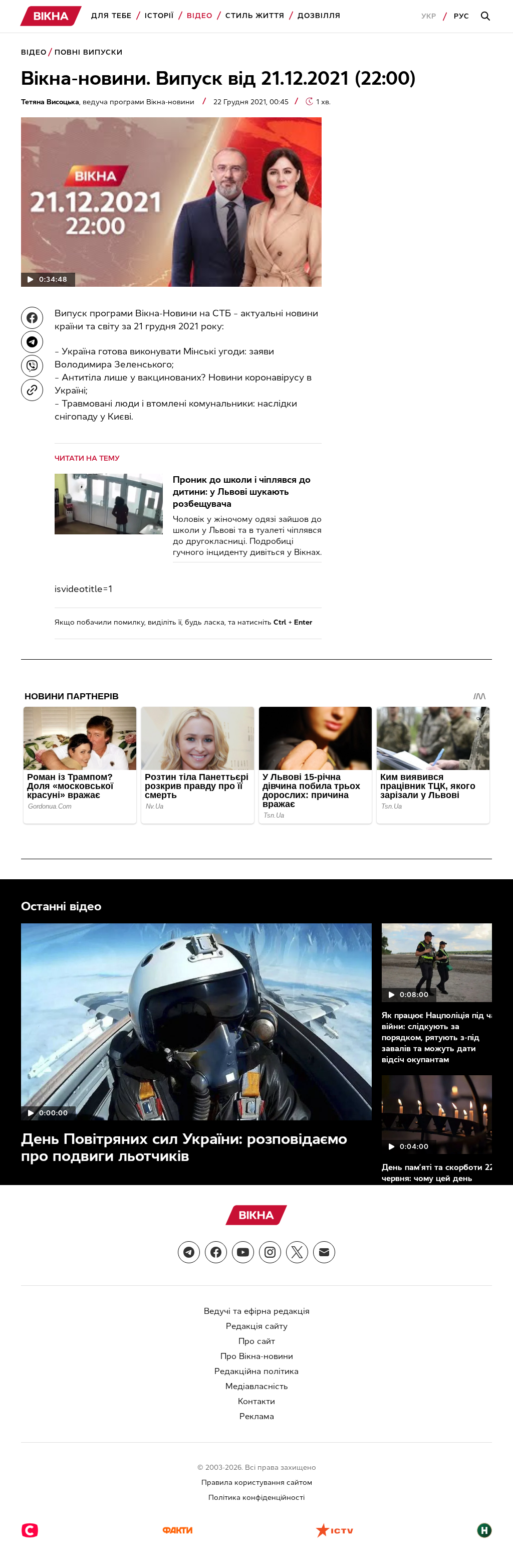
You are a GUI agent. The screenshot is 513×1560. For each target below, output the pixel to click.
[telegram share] (32, 342)
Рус (461, 16)
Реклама (256, 1416)
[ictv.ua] (334, 1531)
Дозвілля (319, 16)
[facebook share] (32, 318)
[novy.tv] (484, 1531)
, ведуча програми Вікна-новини (108, 102)
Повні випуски (89, 52)
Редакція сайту (257, 1326)
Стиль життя (255, 16)
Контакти (256, 1401)
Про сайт (256, 1341)
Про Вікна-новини (256, 1356)
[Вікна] (51, 16)
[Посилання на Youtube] (243, 1252)
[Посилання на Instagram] (270, 1252)
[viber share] (32, 366)
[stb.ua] (30, 1531)
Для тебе (111, 16)
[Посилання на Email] (324, 1252)
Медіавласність (256, 1386)
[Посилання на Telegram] (189, 1252)
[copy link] (32, 390)
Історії (159, 16)
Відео (199, 16)
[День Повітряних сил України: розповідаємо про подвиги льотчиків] (196, 1021)
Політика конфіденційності (256, 1497)
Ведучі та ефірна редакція (257, 1311)
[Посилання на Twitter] (297, 1252)
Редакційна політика (256, 1371)
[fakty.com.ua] (177, 1531)
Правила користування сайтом (256, 1482)
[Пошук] (487, 17)
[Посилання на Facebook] (216, 1252)
